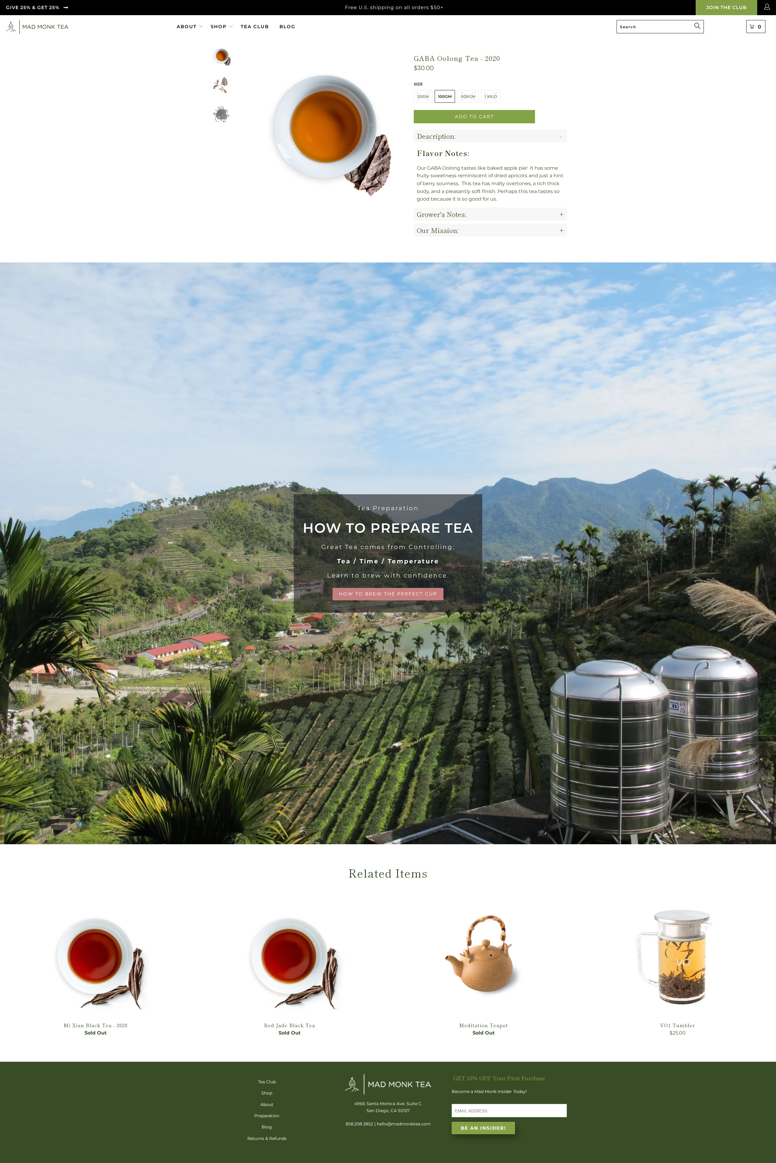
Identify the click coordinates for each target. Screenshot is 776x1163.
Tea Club (267, 1082)
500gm (468, 96)
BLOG (287, 26)
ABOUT (188, 26)
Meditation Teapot (483, 955)
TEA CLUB (255, 26)
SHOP (219, 26)
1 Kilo (490, 96)
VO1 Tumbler (677, 955)
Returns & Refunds (266, 1138)
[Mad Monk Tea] (84, 26)
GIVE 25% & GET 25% (32, 7)
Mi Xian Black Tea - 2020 (95, 955)
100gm (445, 96)
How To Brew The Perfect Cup (388, 553)
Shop (266, 1093)
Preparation (266, 1115)
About (266, 1104)
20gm (423, 96)
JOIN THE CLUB (726, 7)
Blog (267, 1127)
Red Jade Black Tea (289, 955)
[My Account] (768, 7)
